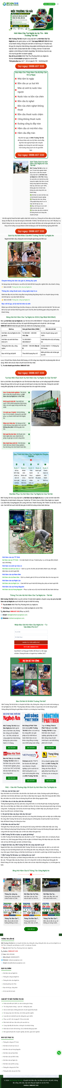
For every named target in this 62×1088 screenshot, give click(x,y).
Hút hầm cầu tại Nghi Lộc (10, 1060)
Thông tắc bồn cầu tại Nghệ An (22, 287)
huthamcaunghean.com (16, 618)
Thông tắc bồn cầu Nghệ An (11, 980)
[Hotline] (59, 1053)
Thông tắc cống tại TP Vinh (11, 1042)
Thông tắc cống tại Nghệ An (21, 300)
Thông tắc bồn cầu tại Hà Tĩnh (11, 1071)
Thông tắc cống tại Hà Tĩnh (11, 1067)
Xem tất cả (31, 929)
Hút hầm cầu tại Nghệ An (10, 973)
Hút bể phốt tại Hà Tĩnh (9, 984)
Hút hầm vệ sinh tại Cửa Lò (11, 1045)
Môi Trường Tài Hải (15, 1080)
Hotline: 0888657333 (49, 4)
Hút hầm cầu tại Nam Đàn (10, 1053)
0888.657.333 (13, 951)
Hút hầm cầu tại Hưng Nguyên (12, 1049)
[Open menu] (57, 4)
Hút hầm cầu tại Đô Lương (10, 1064)
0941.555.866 (10, 954)
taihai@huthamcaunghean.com (17, 615)
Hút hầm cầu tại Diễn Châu (11, 1056)
